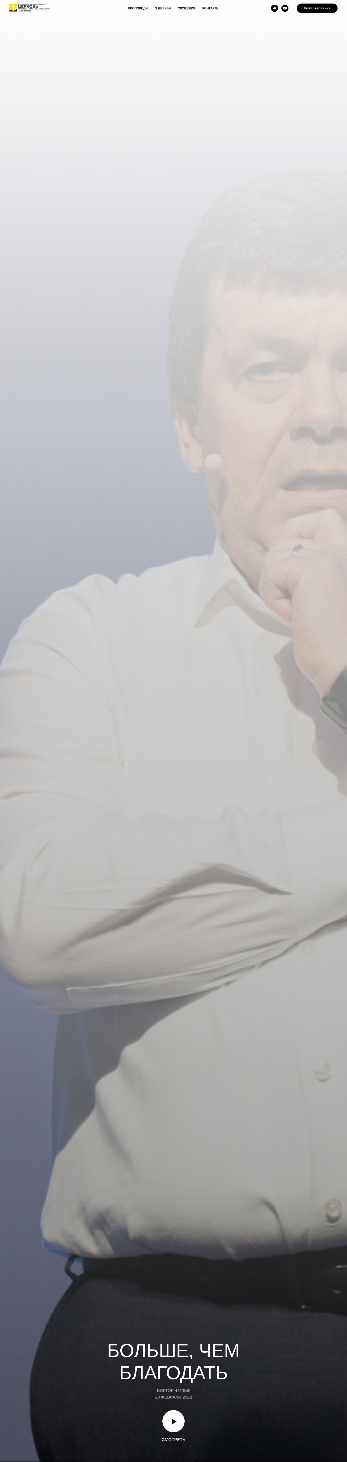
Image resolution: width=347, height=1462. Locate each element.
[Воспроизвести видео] (173, 1421)
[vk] (274, 8)
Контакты (210, 8)
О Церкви (163, 8)
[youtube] (284, 8)
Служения (186, 8)
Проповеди (138, 8)
